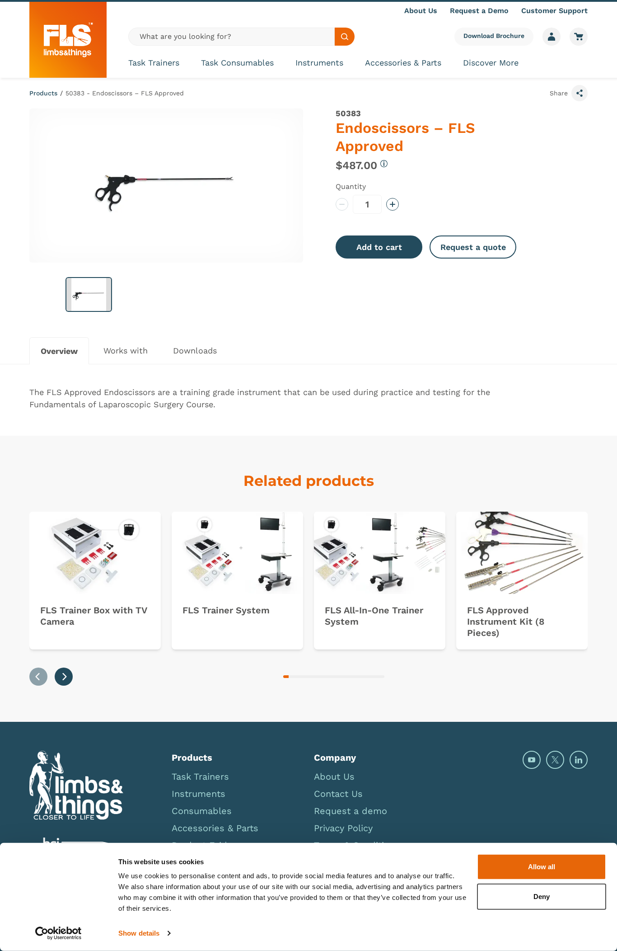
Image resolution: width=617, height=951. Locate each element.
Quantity (351, 186)
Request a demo (350, 810)
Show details (138, 933)
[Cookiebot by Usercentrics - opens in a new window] (58, 933)
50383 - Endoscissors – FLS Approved (124, 93)
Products (43, 93)
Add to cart (379, 247)
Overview (59, 351)
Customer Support (554, 10)
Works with (125, 350)
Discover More (491, 62)
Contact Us (338, 793)
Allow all (541, 867)
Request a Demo (479, 10)
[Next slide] (64, 677)
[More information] (384, 163)
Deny (541, 896)
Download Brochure (493, 35)
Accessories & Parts (403, 62)
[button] (88, 294)
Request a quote (473, 247)
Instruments (319, 62)
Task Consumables (237, 62)
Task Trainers (153, 62)
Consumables (202, 810)
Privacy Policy (343, 828)
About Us (420, 10)
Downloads (195, 350)
